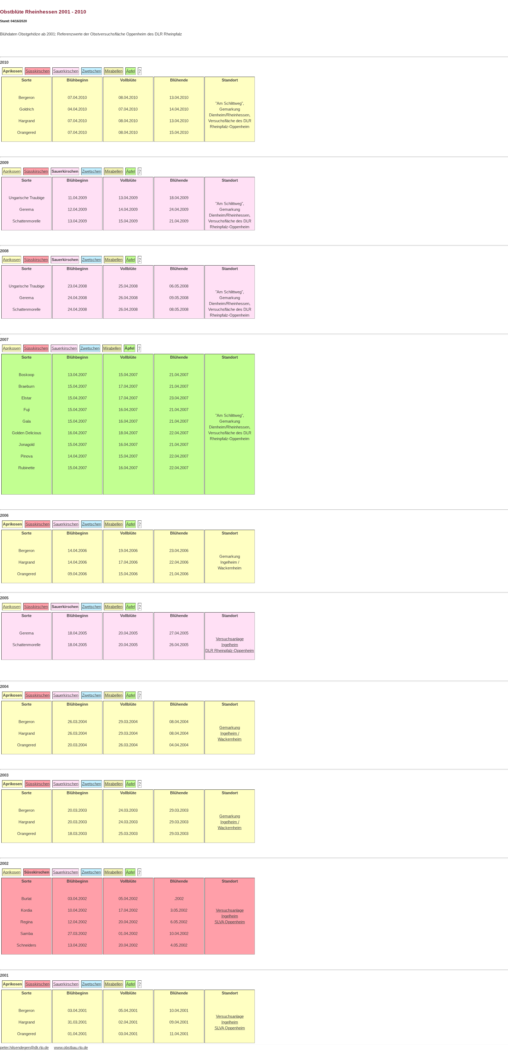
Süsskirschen (37, 71)
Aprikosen (11, 171)
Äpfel (130, 71)
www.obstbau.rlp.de (71, 1047)
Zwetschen (91, 71)
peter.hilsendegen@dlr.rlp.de (24, 1047)
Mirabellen (114, 71)
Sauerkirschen (65, 71)
